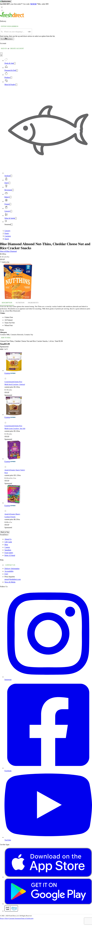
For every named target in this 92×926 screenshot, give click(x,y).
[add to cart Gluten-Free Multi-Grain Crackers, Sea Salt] (6, 420)
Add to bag (6, 338)
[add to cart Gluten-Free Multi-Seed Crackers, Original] (6, 376)
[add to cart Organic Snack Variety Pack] (6, 464)
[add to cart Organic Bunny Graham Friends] (6, 508)
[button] (14, 379)
